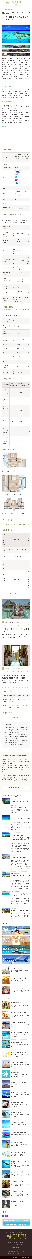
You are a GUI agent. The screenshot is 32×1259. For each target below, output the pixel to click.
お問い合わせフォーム (16, 787)
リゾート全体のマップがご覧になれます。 (16, 524)
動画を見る (16, 717)
